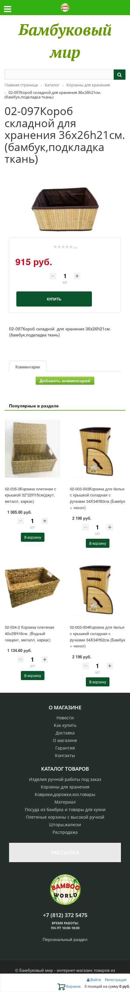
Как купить (65, 725)
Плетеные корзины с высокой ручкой (65, 817)
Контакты (65, 755)
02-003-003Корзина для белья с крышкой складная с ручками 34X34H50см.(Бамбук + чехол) (97, 498)
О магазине (65, 740)
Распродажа (65, 832)
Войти (95, 979)
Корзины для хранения (65, 787)
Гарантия (65, 748)
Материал (65, 802)
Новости (65, 718)
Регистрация (116, 979)
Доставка (65, 733)
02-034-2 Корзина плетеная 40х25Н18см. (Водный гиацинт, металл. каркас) (29, 633)
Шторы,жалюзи (65, 824)
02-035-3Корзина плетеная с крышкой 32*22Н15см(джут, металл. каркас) (30, 495)
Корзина (73, 986)
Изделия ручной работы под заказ (65, 779)
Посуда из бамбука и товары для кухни (65, 809)
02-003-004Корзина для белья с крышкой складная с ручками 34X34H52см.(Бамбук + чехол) (97, 636)
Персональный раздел (65, 939)
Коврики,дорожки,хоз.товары (65, 794)
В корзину (32, 537)
